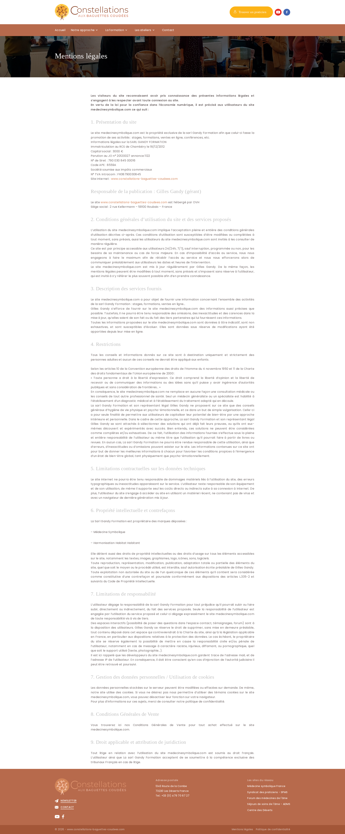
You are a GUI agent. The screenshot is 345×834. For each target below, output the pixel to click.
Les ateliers (143, 30)
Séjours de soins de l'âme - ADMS (268, 804)
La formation (114, 30)
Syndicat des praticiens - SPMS (267, 792)
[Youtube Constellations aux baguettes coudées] (278, 12)
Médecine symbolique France (266, 786)
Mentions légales (242, 829)
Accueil (60, 30)
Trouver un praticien (252, 12)
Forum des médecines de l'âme (267, 798)
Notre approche (83, 30)
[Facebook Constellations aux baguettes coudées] (286, 12)
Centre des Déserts (259, 810)
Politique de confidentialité (273, 829)
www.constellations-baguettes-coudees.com (144, 179)
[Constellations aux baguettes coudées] (91, 12)
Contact (168, 30)
